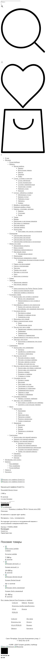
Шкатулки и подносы (21, 276)
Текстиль (17, 268)
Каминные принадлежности (23, 250)
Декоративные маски (25, 254)
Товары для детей (20, 270)
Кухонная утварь (15, 294)
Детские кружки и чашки (26, 358)
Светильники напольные (22, 235)
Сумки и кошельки (24, 421)
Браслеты (21, 425)
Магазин (8, 160)
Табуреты (21, 201)
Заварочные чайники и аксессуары (30, 329)
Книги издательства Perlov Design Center (28, 288)
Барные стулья (23, 197)
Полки (20, 215)
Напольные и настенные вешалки (25, 221)
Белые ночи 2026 (35, 509)
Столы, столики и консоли (23, 178)
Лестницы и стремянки (21, 223)
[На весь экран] (6, 655)
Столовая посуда (20, 378)
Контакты (8, 472)
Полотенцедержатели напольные (29, 447)
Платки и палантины (25, 419)
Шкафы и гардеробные (22, 205)
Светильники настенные (22, 237)
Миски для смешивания (26, 299)
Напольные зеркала (20, 282)
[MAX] (3, 647)
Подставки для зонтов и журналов (30, 231)
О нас (7, 158)
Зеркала (12, 280)
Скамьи (20, 203)
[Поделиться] (4, 655)
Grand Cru (4, 531)
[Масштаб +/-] (8, 655)
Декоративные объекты (22, 246)
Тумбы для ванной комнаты (27, 451)
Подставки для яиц (24, 384)
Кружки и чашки (23, 380)
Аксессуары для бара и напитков (29, 368)
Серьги (20, 433)
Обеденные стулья (24, 195)
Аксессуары (18, 229)
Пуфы (20, 176)
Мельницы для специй (21, 319)
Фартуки (21, 343)
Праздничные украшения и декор (25, 258)
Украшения (17, 423)
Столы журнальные (24, 182)
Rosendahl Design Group (9, 490)
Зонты (20, 413)
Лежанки (21, 174)
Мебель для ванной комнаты (24, 441)
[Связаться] (4, 651)
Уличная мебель (19, 227)
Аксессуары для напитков (27, 370)
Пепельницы (18, 256)
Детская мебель (19, 225)
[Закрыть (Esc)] (2, 655)
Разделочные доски (25, 325)
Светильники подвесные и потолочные (27, 241)
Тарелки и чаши (23, 392)
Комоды (20, 211)
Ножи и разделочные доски (23, 321)
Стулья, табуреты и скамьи (23, 193)
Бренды (7, 462)
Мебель (12, 164)
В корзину (5, 505)
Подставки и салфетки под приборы (30, 402)
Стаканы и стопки (24, 376)
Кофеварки (22, 331)
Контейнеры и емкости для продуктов (27, 305)
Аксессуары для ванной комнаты (25, 437)
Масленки (21, 382)
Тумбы (16, 217)
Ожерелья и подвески (25, 431)
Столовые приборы (20, 396)
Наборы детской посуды (26, 364)
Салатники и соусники (25, 386)
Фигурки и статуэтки (21, 272)
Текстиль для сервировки (23, 400)
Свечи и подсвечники (21, 266)
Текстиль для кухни (20, 339)
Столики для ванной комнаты (28, 449)
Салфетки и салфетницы (26, 352)
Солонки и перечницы (25, 354)
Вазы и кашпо (18, 248)
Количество (5, 502)
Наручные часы (23, 415)
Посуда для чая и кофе (22, 327)
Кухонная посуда (20, 311)
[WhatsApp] (19, 647)
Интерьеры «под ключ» (13, 459)
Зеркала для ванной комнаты (24, 439)
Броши (20, 427)
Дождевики (22, 411)
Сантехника (13, 435)
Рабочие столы (23, 188)
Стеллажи (21, 213)
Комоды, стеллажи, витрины (24, 209)
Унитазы (16, 457)
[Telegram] (10, 647)
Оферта (24, 603)
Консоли (21, 191)
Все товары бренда (8, 600)
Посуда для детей (20, 356)
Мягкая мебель (19, 166)
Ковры (11, 278)
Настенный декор (20, 252)
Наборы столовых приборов (27, 398)
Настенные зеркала (20, 284)
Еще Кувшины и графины (23, 600)
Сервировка (13, 345)
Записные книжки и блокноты (24, 292)
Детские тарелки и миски (27, 362)
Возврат (31, 603)
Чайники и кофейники (25, 394)
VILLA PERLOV (16, 625)
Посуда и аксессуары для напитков (26, 366)
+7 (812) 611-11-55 (23, 640)
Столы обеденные (24, 180)
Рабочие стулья (23, 199)
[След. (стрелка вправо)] (4, 657)
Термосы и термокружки (26, 335)
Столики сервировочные (26, 184)
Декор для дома (15, 244)
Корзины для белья (25, 443)
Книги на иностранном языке (24, 290)
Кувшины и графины (25, 374)
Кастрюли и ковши (24, 313)
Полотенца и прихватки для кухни (30, 341)
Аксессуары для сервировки (24, 347)
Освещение (13, 233)
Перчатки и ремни (24, 417)
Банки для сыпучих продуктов (28, 307)
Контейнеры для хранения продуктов (31, 309)
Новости (8, 470)
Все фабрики (14, 464)
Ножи (20, 323)
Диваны (20, 168)
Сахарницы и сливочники (26, 388)
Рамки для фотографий (22, 264)
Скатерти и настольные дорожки (29, 404)
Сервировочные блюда (26, 390)
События (15, 603)
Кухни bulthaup (14, 162)
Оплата (24, 609)
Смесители (17, 455)
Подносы (21, 349)
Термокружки (22, 333)
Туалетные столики (24, 186)
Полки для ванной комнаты (27, 445)
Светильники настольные (22, 239)
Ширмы (16, 219)
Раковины (17, 453)
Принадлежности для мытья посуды (26, 337)
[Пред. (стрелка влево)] (2, 657)
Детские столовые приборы (27, 360)
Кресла (20, 172)
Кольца (20, 429)
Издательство (17, 606)
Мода (11, 407)
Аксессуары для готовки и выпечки (26, 296)
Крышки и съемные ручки (27, 315)
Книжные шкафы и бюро (22, 207)
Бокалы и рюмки (23, 372)
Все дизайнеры (14, 466)
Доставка (25, 606)
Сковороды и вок (24, 317)
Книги (11, 286)
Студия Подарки (6, 499)
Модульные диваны (25, 170)
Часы (15, 274)
